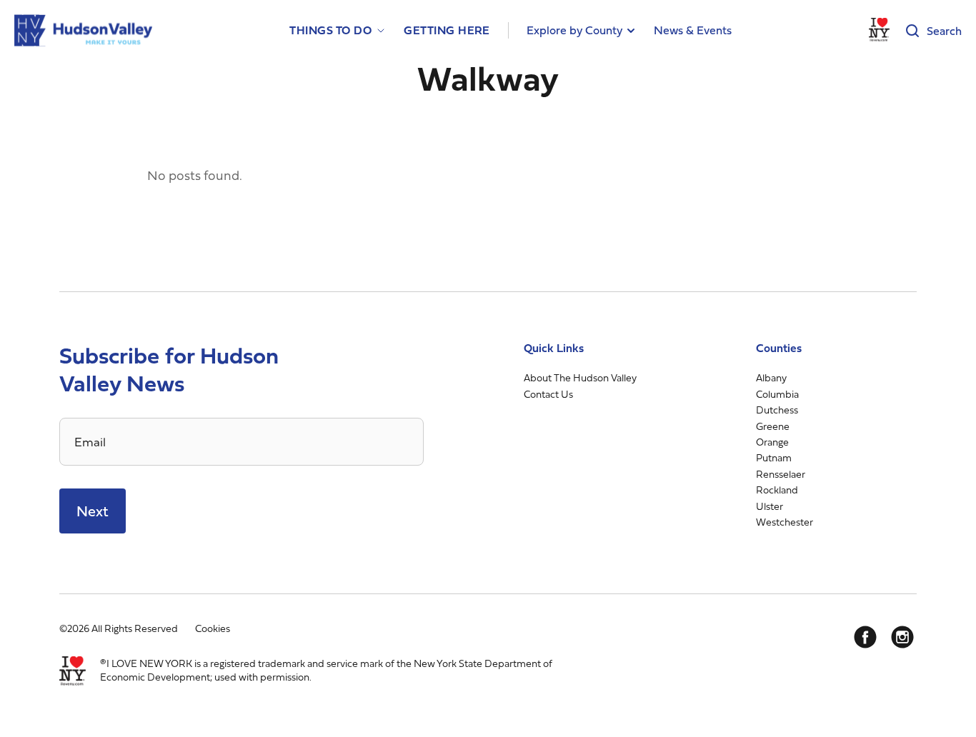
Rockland (777, 489)
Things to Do (330, 30)
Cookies (212, 628)
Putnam (774, 457)
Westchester (784, 521)
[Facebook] (865, 637)
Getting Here (447, 30)
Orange (772, 441)
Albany (771, 377)
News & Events (693, 30)
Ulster (769, 505)
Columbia (777, 393)
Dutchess (777, 409)
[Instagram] (902, 637)
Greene (773, 425)
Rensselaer (780, 473)
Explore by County (574, 30)
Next (92, 511)
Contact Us (548, 393)
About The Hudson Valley (580, 377)
